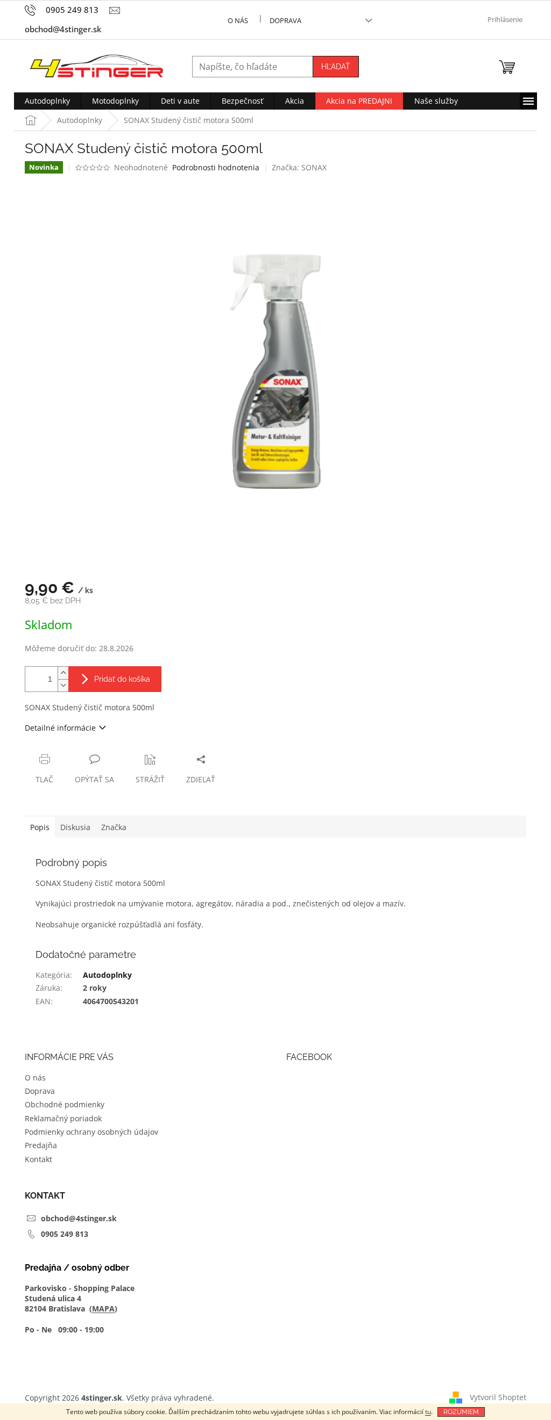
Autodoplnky (107, 975)
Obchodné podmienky (64, 1104)
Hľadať (335, 66)
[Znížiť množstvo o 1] (63, 685)
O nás (238, 20)
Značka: (299, 167)
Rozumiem (461, 1412)
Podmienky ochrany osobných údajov (91, 1132)
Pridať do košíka (122, 679)
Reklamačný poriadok (63, 1118)
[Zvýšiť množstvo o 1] (63, 673)
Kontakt (38, 1159)
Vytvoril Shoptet (498, 1397)
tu (428, 1411)
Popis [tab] (40, 827)
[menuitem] (47, 101)
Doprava (285, 20)
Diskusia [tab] (75, 827)
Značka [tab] (113, 827)
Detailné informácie (60, 728)
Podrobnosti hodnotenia (215, 167)
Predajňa (41, 1145)
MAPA (103, 1308)
